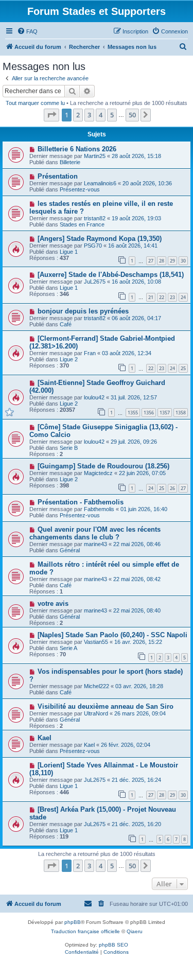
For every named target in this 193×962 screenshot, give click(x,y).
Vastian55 (96, 642)
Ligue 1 (69, 252)
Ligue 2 (69, 359)
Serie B (69, 448)
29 (172, 260)
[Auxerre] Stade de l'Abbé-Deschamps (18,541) (111, 274)
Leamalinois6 (100, 183)
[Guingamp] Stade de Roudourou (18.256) (103, 466)
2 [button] (78, 114)
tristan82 (95, 218)
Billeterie (70, 162)
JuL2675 (95, 281)
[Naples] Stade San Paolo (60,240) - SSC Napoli (112, 635)
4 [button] (100, 114)
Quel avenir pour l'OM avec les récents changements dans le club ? (95, 533)
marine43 (95, 544)
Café (66, 324)
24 (183, 297)
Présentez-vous (80, 189)
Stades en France (82, 224)
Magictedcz (98, 473)
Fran (90, 353)
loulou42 (94, 397)
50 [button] (132, 114)
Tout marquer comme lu (35, 103)
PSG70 (93, 245)
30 (183, 260)
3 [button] (89, 114)
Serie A (68, 648)
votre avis (53, 603)
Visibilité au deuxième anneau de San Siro (105, 706)
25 (183, 368)
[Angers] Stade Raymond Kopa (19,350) (100, 238)
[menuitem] (27, 31)
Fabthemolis (99, 509)
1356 (149, 412)
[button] (51, 115)
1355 (133, 412)
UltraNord (96, 713)
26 (172, 488)
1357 (165, 412)
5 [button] (112, 114)
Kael (44, 738)
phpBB (72, 922)
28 (161, 260)
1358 (181, 412)
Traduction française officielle (85, 931)
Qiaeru (135, 931)
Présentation (58, 176)
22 (161, 297)
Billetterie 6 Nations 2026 (77, 149)
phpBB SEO (113, 945)
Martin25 (95, 156)
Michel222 (96, 686)
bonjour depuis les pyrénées (83, 311)
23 (172, 297)
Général (70, 550)
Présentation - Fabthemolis (81, 502)
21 (150, 297)
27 (150, 260)
